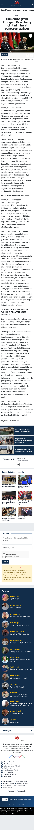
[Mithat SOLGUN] (5, 606)
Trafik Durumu (8, 768)
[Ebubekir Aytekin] (5, 641)
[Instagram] (17, 756)
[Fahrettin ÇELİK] (5, 712)
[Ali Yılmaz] (5, 686)
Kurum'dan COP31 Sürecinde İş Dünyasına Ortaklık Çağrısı (8, 518)
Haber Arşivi (7, 776)
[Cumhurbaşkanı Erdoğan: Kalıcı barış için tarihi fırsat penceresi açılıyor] (17, 42)
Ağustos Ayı (14, 599)
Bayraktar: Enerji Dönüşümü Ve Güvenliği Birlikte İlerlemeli (8, 502)
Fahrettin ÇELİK (15, 711)
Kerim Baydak (15, 676)
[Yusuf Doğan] (5, 668)
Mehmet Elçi (14, 692)
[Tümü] (31, 591)
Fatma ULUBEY (15, 614)
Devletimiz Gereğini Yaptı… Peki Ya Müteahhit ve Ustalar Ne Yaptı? (21, 705)
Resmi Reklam (6, 10)
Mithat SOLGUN (15, 605)
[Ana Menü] (2, 4)
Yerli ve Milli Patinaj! (17, 687)
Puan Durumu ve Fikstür (11, 770)
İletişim (5, 783)
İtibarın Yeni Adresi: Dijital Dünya (21, 669)
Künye (12, 783)
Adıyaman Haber (8, 781)
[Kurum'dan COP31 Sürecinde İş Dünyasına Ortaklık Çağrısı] (9, 511)
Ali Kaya (13, 720)
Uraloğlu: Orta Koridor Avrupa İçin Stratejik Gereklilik (24, 486)
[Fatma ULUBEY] (5, 615)
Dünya (17, 15)
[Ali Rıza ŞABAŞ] (5, 650)
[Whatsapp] (23, 756)
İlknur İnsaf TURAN (17, 632)
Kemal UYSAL (14, 701)
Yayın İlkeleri (7, 785)
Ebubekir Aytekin (16, 640)
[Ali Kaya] (5, 721)
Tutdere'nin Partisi (16, 713)
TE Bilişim (22, 805)
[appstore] (11, 791)
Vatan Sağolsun (15, 607)
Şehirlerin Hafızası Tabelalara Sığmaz (20, 660)
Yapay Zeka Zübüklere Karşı (19, 625)
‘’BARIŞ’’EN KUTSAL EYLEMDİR (20, 652)
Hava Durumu (8, 764)
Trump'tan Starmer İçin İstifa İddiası (24, 517)
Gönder (5, 562)
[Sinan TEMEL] (5, 659)
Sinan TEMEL (14, 657)
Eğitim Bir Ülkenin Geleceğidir (20, 616)
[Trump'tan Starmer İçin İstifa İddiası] (25, 511)
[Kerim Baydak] (5, 677)
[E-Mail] (18, 464)
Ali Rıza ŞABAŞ (15, 649)
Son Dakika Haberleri (10, 774)
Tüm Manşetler (8, 772)
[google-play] (21, 791)
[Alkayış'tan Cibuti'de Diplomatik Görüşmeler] (9, 479)
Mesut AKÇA (14, 623)
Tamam (11, 813)
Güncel (25, 10)
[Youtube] (20, 756)
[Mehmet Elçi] (5, 694)
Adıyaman (16, 10)
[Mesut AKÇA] (5, 624)
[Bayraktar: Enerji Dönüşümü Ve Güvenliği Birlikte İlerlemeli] (9, 495)
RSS (5, 799)
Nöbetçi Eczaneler (9, 762)
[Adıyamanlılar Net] (8, 459)
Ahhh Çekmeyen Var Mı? (18, 678)
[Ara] (32, 4)
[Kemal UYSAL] (5, 703)
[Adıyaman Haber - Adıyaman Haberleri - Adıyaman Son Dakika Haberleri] (17, 4)
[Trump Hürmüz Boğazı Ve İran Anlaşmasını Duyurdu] (25, 495)
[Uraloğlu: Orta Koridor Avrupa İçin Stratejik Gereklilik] (25, 479)
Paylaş (6, 54)
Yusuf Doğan (14, 667)
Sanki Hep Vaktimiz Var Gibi (19, 634)
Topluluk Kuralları (22, 783)
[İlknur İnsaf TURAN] (5, 633)
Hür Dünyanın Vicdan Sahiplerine (21, 643)
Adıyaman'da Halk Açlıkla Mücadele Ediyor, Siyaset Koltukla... (18, 696)
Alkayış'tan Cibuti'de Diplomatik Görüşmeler (8, 485)
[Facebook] (10, 756)
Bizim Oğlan (14, 722)
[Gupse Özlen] (5, 597)
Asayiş (31, 10)
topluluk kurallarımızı (19, 568)
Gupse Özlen (14, 596)
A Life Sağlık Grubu (21, 781)
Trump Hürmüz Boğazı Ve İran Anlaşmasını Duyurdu (25, 502)
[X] (13, 756)
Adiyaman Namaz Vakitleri (12, 766)
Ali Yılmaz (13, 685)
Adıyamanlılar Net (7, 59)
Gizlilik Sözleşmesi (19, 785)
